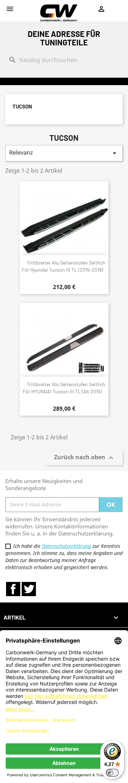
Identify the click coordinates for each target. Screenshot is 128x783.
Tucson (22, 106)
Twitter (29, 589)
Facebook (13, 589)
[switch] (112, 773)
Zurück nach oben (84, 457)
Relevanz (64, 153)
